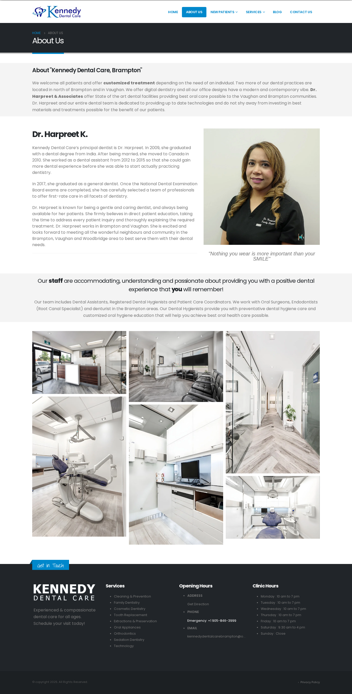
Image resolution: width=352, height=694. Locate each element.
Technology (124, 646)
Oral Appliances (127, 627)
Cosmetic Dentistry (129, 609)
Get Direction (198, 604)
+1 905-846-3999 (222, 620)
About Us (194, 12)
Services (254, 12)
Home (173, 12)
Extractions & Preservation (135, 621)
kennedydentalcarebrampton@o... (216, 636)
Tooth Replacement (130, 615)
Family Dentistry (127, 602)
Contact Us (301, 12)
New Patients (222, 12)
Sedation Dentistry (129, 639)
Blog (277, 12)
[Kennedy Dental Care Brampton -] (56, 12)
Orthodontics (125, 633)
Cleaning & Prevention (132, 596)
